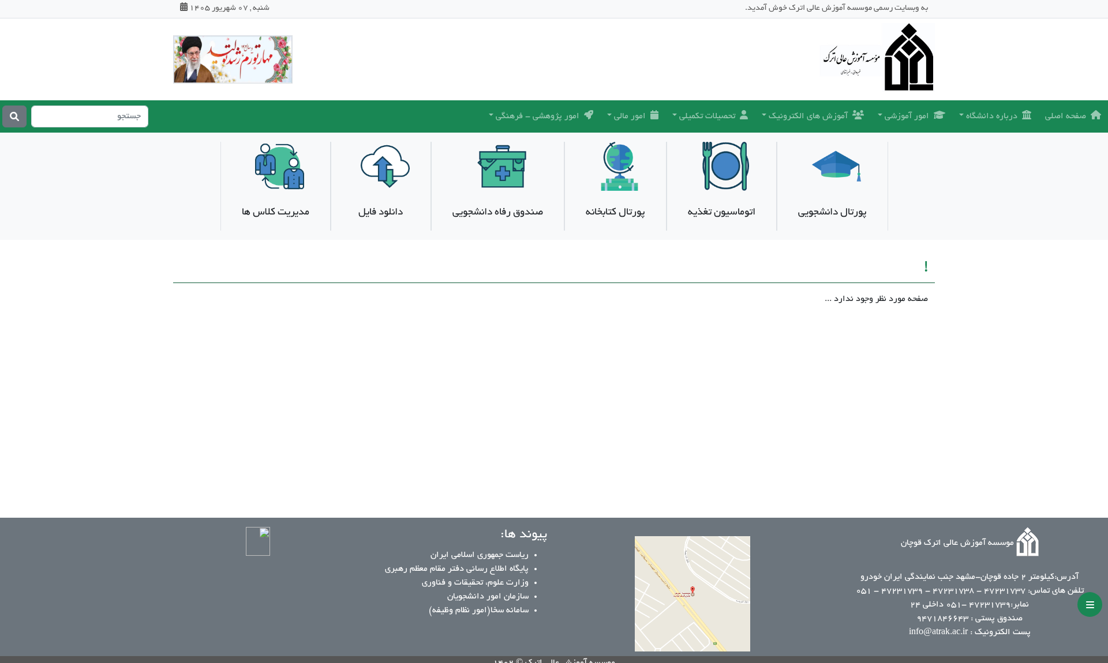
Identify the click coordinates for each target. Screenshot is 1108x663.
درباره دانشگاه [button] (991, 116)
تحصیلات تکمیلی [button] (707, 116)
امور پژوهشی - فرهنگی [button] (537, 116)
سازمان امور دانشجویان (488, 596)
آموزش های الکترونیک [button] (808, 116)
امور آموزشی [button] (907, 116)
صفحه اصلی (1065, 116)
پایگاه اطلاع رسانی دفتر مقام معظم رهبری (457, 569)
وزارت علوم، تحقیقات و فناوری (475, 582)
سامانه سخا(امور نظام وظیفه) (479, 610)
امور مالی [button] (630, 116)
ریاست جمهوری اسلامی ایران (480, 555)
